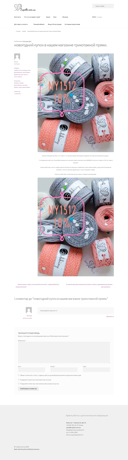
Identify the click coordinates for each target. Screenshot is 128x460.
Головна (18, 31)
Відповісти (110, 316)
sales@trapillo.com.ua (73, 427)
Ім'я (19, 366)
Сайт (84, 366)
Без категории (23, 70)
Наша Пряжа (26, 72)
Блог (55, 17)
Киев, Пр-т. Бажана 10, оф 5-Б (76, 423)
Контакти (17, 17)
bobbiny (16, 83)
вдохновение (18, 85)
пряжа (16, 87)
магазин (25, 85)
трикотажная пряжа (24, 87)
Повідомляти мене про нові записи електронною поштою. (39, 384)
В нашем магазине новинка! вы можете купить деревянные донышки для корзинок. (89, 285)
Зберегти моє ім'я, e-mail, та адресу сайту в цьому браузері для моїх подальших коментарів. (50, 375)
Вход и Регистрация (54, 24)
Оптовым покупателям (72, 24)
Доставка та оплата (21, 24)
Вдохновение (18, 72)
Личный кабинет (39, 24)
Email (53, 366)
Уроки (48, 17)
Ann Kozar (17, 64)
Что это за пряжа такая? (32, 17)
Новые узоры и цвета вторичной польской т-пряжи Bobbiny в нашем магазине (37, 285)
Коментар (22, 341)
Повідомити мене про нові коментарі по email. (35, 380)
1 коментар (17, 93)
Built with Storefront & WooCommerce (26, 449)
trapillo (24, 31)
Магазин (65, 17)
